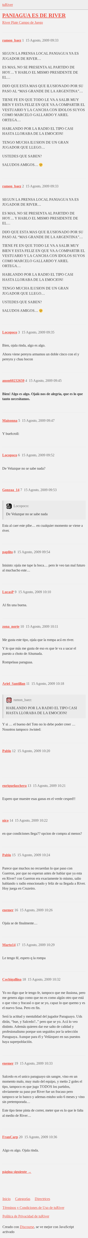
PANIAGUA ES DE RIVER (34, 15)
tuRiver (7, 5)
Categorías (22, 1199)
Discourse (27, 1227)
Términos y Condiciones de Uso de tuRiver (33, 1208)
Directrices (42, 1199)
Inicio (6, 1199)
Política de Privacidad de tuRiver (25, 1216)
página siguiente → (16, 1172)
